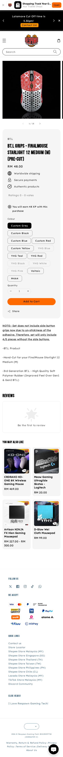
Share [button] (15, 311)
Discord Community (20, 683)
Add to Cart (31, 301)
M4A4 (14, 278)
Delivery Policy (46, 746)
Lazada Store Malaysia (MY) (26, 675)
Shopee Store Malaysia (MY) (26, 651)
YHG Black (18, 263)
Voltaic (35, 270)
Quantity (12, 285)
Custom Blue (19, 240)
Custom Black (20, 233)
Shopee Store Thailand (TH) (25, 659)
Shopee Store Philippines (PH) (27, 667)
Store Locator (17, 647)
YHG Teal (17, 255)
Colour (11, 218)
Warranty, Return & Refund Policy (26, 742)
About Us (31, 750)
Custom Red (43, 240)
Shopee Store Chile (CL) (23, 671)
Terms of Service (25, 746)
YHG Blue (44, 248)
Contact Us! (29, 25)
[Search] (55, 51)
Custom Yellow (20, 248)
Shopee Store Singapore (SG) (26, 655)
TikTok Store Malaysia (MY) (25, 679)
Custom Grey (19, 225)
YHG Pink (17, 270)
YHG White (40, 263)
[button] (4, 40)
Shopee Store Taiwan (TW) (24, 663)
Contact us (15, 643)
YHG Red (37, 255)
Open (57, 5)
